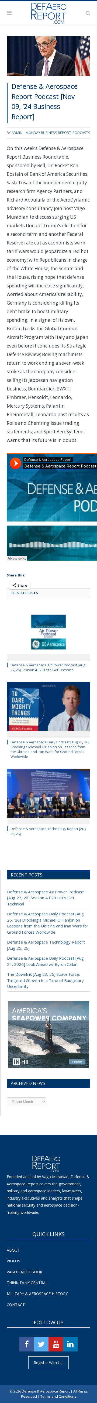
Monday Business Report (48, 132)
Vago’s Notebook (24, 1271)
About (13, 1250)
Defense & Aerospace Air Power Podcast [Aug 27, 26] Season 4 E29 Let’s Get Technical (48, 667)
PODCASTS (81, 132)
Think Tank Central (27, 1282)
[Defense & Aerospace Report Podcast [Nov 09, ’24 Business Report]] (48, 57)
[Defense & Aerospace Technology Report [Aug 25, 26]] (48, 796)
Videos (13, 1260)
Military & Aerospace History (37, 1293)
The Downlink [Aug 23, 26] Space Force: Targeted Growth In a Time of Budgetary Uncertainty (45, 980)
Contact (16, 1304)
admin (17, 132)
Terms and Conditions (58, 1396)
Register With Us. (48, 1362)
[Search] (88, 13)
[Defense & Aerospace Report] (48, 12)
